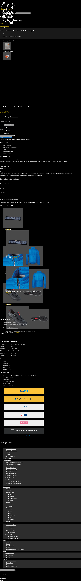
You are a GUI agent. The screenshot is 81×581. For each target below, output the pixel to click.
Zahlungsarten (7, 365)
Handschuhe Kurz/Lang (12, 466)
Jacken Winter (10, 477)
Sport (10, 506)
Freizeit (11, 504)
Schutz (8, 544)
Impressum (6, 379)
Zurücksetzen (7, 133)
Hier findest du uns (8, 381)
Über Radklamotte (8, 377)
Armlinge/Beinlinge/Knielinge (14, 462)
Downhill (12, 515)
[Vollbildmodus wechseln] (2, 578)
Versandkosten (14, 117)
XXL (8, 130)
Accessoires (21, 139)
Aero (10, 509)
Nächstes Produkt (8, 51)
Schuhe (28, 139)
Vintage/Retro (7, 523)
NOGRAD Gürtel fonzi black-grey (15, 256)
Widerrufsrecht (7, 369)
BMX (11, 511)
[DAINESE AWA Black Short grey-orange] (7, 49)
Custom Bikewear (11, 449)
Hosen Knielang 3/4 (11, 469)
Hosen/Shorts (13, 498)
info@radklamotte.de (12, 328)
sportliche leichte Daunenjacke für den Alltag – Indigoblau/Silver (23, 291)
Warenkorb (6, 363)
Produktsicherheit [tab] (8, 151)
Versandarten (6, 367)
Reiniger (8, 542)
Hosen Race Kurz (11, 473)
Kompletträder (10, 553)
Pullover (11, 496)
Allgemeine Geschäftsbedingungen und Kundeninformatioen (19, 375)
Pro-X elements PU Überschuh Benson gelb (12, 36)
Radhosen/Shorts (11, 456)
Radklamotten (7, 460)
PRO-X (6, 142)
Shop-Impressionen (11, 564)
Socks (8, 479)
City (10, 513)
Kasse (4, 361)
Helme (8, 507)
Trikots (8, 452)
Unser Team (6, 383)
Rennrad (11, 519)
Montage (8, 547)
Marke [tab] (5, 149)
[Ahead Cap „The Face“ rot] (7, 59)
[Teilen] (3, 578)
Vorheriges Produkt (8, 40)
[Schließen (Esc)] (5, 578)
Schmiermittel (10, 545)
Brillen (8, 502)
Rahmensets (9, 555)
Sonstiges (8, 458)
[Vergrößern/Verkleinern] (0, 578)
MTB (10, 517)
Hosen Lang (9, 471)
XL (8, 127)
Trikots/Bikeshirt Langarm (13, 483)
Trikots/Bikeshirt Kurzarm (13, 481)
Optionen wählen (4, 26)
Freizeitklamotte (10, 492)
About (5, 559)
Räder (4, 551)
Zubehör (8, 557)
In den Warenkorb (6, 137)
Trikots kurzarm (13, 536)
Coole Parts (6, 540)
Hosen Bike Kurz (11, 468)
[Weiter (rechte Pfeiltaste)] (2, 580)
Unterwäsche (9, 485)
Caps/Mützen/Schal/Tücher (13, 464)
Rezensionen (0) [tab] (7, 153)
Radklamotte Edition (8, 447)
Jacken (8, 454)
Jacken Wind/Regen (11, 475)
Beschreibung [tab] (7, 145)
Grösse (2, 129)
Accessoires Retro (11, 525)
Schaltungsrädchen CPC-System (15, 549)
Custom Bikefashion (11, 451)
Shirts (11, 500)
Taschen (8, 490)
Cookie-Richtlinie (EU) (9, 385)
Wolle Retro (9, 534)
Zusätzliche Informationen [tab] (10, 147)
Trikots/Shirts (13, 532)
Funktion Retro (10, 530)
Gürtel (8, 488)
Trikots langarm (13, 538)
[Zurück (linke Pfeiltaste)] (0, 580)
